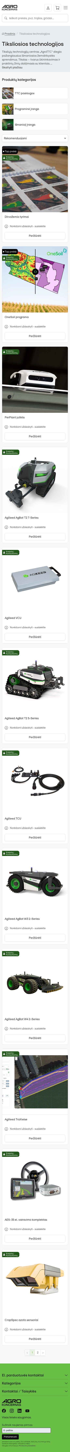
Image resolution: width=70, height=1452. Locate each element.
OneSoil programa (17, 317)
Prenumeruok (10, 1436)
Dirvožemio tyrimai (17, 216)
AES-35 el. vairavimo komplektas (26, 1219)
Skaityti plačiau (12, 67)
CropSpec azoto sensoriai (21, 1320)
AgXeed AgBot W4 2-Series (22, 1019)
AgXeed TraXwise (16, 1119)
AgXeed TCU (13, 818)
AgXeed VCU (13, 618)
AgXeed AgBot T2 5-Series (22, 718)
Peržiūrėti (35, 235)
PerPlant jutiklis (15, 417)
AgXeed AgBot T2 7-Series (21, 517)
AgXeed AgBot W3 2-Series (22, 918)
